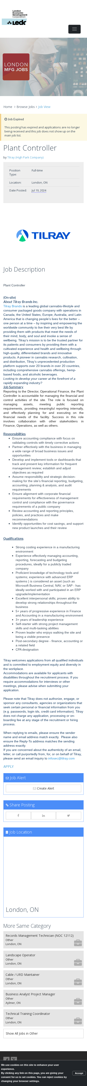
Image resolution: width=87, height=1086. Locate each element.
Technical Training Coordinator (28, 1017)
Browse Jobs (26, 107)
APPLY (8, 767)
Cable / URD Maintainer (22, 978)
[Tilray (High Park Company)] (43, 236)
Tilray (7, 306)
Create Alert (45, 788)
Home (7, 107)
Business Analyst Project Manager (30, 998)
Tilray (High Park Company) (25, 157)
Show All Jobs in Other (22, 1033)
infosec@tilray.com (61, 758)
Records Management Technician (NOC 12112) (40, 939)
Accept (79, 1073)
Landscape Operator (20, 959)
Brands (16, 306)
